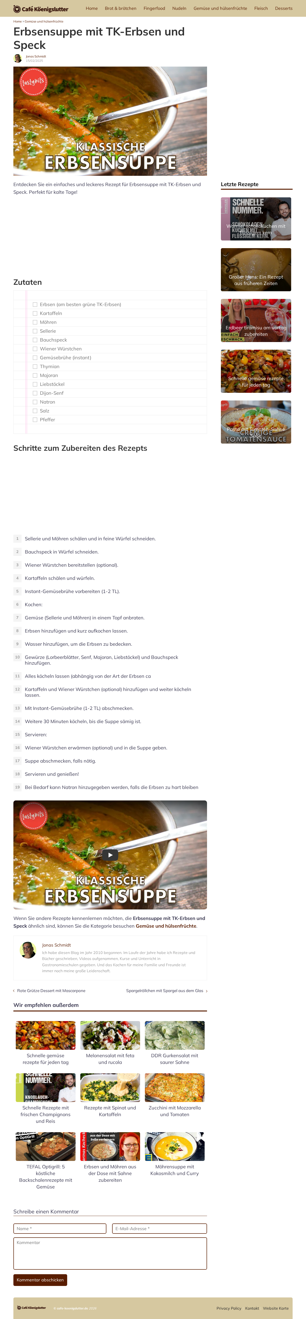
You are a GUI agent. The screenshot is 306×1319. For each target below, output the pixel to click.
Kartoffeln (51, 313)
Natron (47, 402)
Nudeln (179, 8)
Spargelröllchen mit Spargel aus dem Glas (164, 990)
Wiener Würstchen (61, 349)
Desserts (284, 8)
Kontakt (252, 1308)
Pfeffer (47, 420)
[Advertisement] (110, 234)
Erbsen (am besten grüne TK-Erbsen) (80, 304)
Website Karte (276, 1308)
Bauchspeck (53, 340)
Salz (44, 411)
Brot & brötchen (121, 8)
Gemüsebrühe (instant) (65, 358)
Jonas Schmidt (36, 56)
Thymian (50, 366)
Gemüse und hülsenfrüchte (220, 8)
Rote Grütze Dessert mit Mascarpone (51, 990)
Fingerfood (154, 8)
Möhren (48, 322)
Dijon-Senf (52, 393)
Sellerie (48, 331)
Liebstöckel (52, 384)
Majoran (49, 375)
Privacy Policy (229, 1308)
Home (92, 8)
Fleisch (261, 8)
